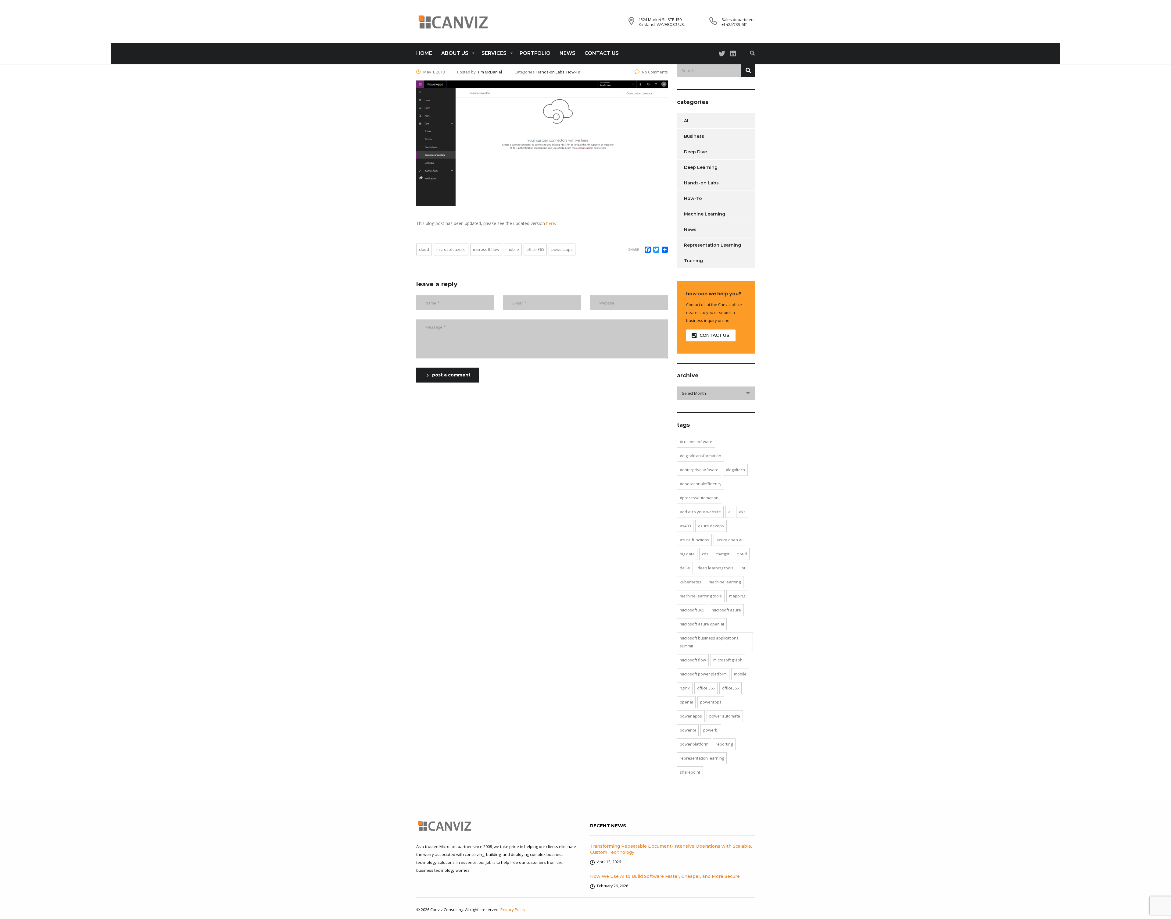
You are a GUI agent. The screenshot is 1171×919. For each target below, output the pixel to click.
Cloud (424, 249)
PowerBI (710, 730)
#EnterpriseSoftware (699, 469)
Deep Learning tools (715, 568)
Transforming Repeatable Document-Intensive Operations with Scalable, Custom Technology (671, 849)
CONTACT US (602, 53)
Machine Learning (704, 214)
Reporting (724, 744)
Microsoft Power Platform (703, 674)
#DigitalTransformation (700, 455)
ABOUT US (454, 53)
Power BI (688, 730)
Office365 (730, 688)
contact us (714, 335)
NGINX (685, 688)
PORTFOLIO (535, 53)
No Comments (655, 72)
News (690, 229)
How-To (693, 198)
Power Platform (694, 744)
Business (694, 136)
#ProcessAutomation (699, 497)
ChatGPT (722, 554)
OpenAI (686, 702)
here (550, 223)
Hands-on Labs (701, 183)
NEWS (567, 53)
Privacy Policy (512, 909)
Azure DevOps (711, 526)
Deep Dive (695, 152)
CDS (705, 554)
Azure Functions (694, 540)
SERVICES (494, 53)
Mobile (513, 249)
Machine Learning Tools (701, 596)
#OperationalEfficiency (701, 483)
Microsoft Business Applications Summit (709, 642)
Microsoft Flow (486, 249)
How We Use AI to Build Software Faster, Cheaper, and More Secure (665, 876)
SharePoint (690, 772)
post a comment (451, 375)
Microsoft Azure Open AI (702, 624)
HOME (424, 53)
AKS (742, 512)
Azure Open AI (729, 540)
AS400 (685, 526)
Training (693, 260)
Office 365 (535, 249)
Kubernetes (690, 582)
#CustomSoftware (696, 441)
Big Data (687, 554)
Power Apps (691, 716)
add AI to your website (700, 512)
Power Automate (724, 716)
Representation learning (702, 758)
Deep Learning (701, 167)
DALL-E (685, 568)
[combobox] (716, 393)
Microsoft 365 (692, 610)
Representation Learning (712, 245)
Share (633, 249)
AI (686, 120)
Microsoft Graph (728, 660)
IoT (743, 568)
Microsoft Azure (451, 249)
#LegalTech (735, 469)
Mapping (737, 596)
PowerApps (562, 249)
